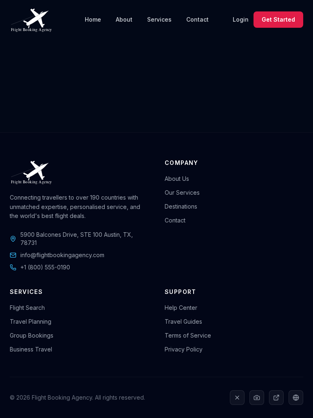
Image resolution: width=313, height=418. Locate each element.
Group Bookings (31, 335)
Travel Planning (30, 321)
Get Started (278, 19)
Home (93, 19)
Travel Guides (183, 321)
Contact (197, 19)
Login (241, 19)
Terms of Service (188, 335)
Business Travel (31, 349)
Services (159, 19)
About (124, 19)
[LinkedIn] (276, 397)
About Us (177, 178)
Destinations (181, 206)
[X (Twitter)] (237, 397)
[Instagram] (256, 397)
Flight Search (27, 307)
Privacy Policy (184, 349)
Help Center (181, 307)
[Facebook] (296, 397)
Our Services (182, 192)
